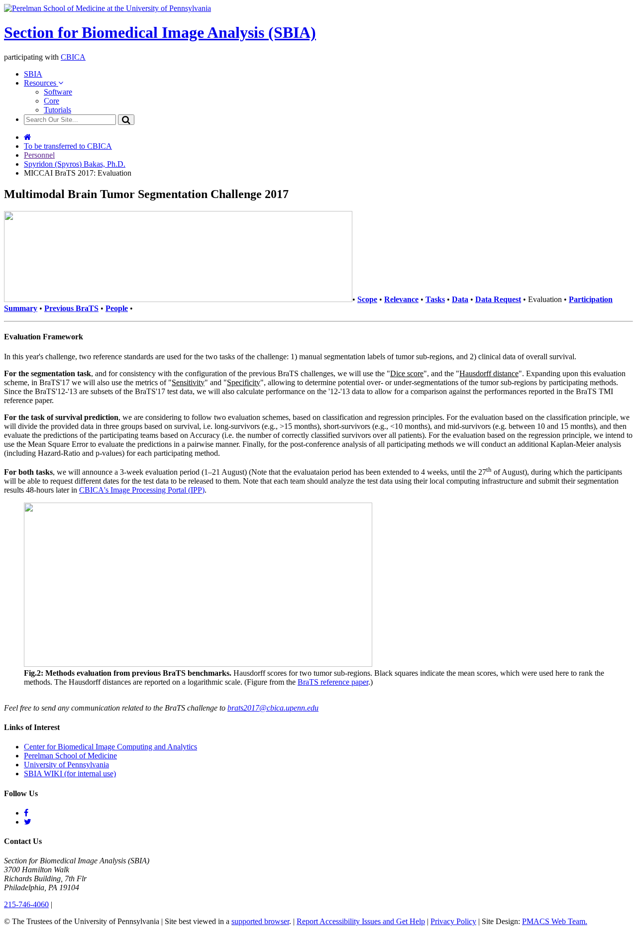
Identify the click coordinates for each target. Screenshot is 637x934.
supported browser (260, 921)
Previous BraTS (71, 308)
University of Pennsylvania (66, 764)
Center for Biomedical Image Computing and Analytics (110, 746)
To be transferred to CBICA (68, 146)
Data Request (498, 299)
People (117, 308)
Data (460, 299)
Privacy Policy (453, 921)
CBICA (73, 57)
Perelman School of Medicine (70, 755)
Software (58, 92)
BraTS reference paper (333, 682)
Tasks (435, 299)
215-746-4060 (26, 904)
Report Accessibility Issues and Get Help (361, 921)
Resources (41, 83)
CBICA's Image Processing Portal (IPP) (142, 490)
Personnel (39, 155)
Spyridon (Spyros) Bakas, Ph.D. (74, 164)
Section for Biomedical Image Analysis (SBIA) (160, 32)
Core (51, 101)
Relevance (401, 299)
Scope (367, 299)
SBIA (33, 74)
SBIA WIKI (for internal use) (70, 773)
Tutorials (57, 109)
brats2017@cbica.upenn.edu (272, 708)
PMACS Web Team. (554, 921)
